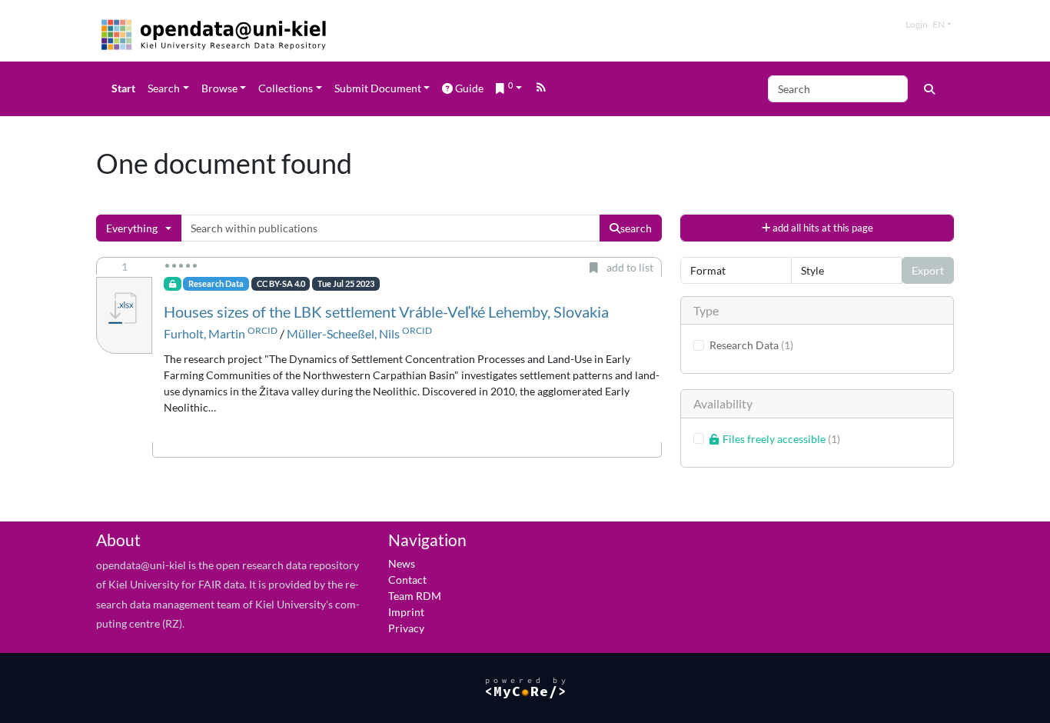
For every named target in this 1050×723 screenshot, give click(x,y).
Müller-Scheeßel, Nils (343, 333)
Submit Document (377, 88)
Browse (219, 88)
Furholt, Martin (204, 333)
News (401, 563)
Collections (285, 88)
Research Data (216, 283)
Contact (407, 579)
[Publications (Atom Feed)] (541, 89)
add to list (627, 267)
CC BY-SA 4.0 (281, 283)
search (636, 228)
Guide (469, 88)
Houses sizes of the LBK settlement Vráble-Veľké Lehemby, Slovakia (386, 311)
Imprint (406, 611)
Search (164, 88)
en (938, 24)
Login (916, 24)
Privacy (406, 628)
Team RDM (414, 595)
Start (123, 88)
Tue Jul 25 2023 (345, 283)
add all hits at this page (821, 228)
